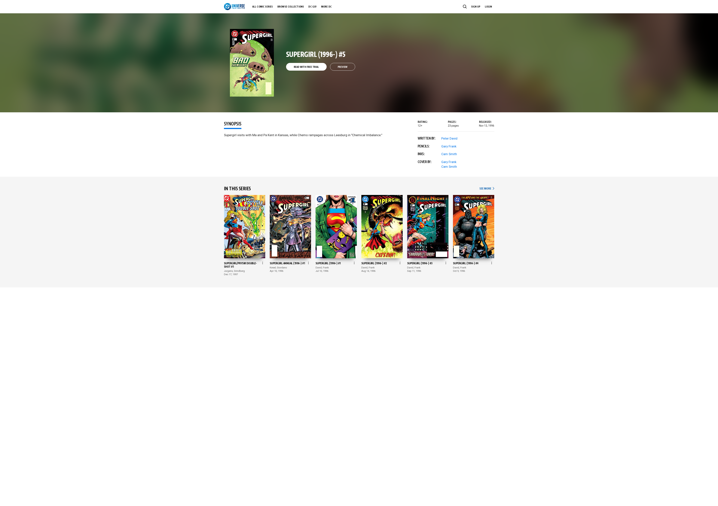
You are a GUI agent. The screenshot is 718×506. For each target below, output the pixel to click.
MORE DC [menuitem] (326, 6)
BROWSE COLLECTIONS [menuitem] (290, 6)
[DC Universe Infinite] (234, 6)
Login (488, 6)
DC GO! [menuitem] (312, 6)
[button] (465, 6)
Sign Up (475, 6)
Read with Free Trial (306, 67)
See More (486, 189)
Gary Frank (448, 146)
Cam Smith (449, 154)
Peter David (449, 138)
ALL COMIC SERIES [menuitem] (262, 6)
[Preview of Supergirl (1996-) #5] (252, 63)
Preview (343, 67)
